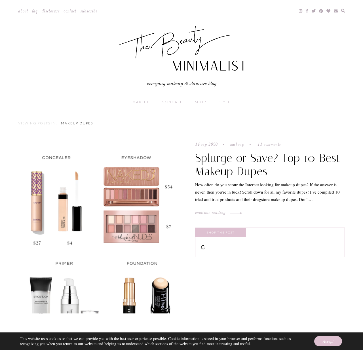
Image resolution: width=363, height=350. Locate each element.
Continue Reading (211, 213)
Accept (328, 341)
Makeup (141, 102)
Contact (70, 11)
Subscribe (88, 11)
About (23, 11)
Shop (200, 102)
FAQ (35, 11)
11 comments (268, 145)
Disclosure (51, 11)
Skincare (172, 102)
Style (225, 102)
